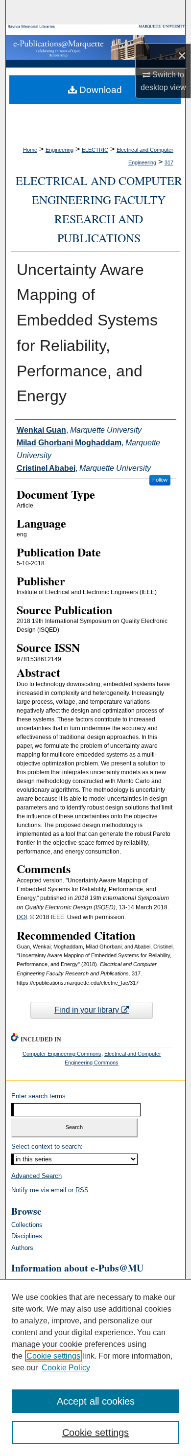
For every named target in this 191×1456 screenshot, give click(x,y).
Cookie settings (53, 1356)
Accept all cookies (96, 1401)
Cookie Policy (66, 1368)
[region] (95, 1367)
